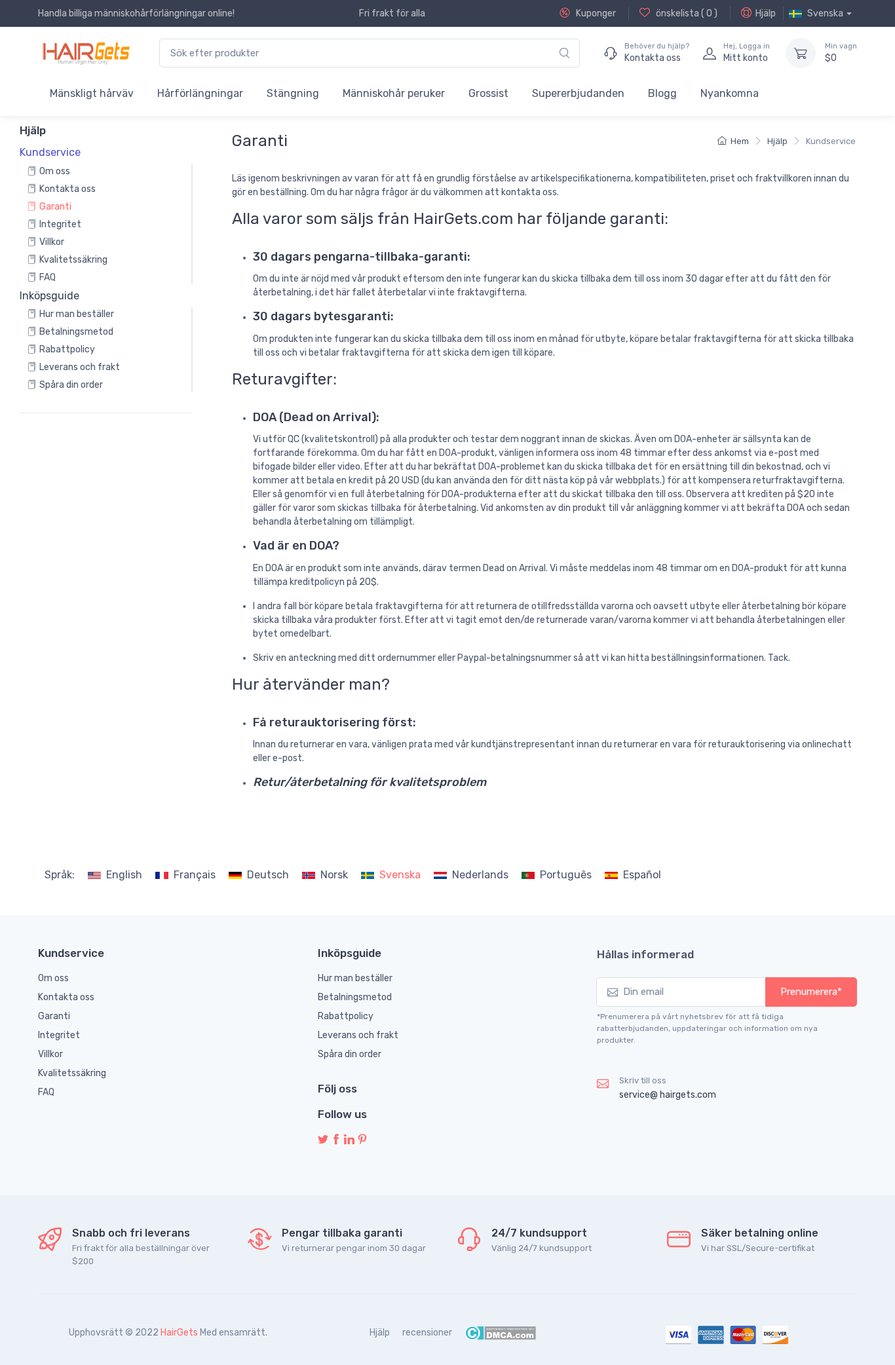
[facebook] (336, 1140)
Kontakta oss (67, 189)
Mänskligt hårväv (92, 93)
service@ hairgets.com (667, 1094)
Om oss (54, 171)
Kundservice (831, 141)
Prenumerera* (811, 992)
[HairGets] (85, 53)
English (124, 875)
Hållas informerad (645, 954)
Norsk (334, 875)
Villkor (51, 242)
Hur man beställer (76, 314)
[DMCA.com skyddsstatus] (500, 1332)
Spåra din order (71, 384)
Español (642, 875)
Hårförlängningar (200, 93)
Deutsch (268, 875)
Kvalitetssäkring (73, 259)
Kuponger (595, 13)
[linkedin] (349, 1140)
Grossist (488, 93)
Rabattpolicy (67, 349)
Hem (740, 141)
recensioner (427, 1332)
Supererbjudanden (578, 93)
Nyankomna (729, 93)
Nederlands (480, 875)
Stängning (293, 93)
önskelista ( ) (685, 13)
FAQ (47, 277)
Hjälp (765, 13)
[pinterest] (362, 1140)
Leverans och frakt (79, 367)
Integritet (60, 224)
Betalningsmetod (76, 331)
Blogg (662, 93)
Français (195, 875)
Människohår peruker (394, 93)
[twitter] (323, 1140)
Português (566, 875)
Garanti (55, 206)
